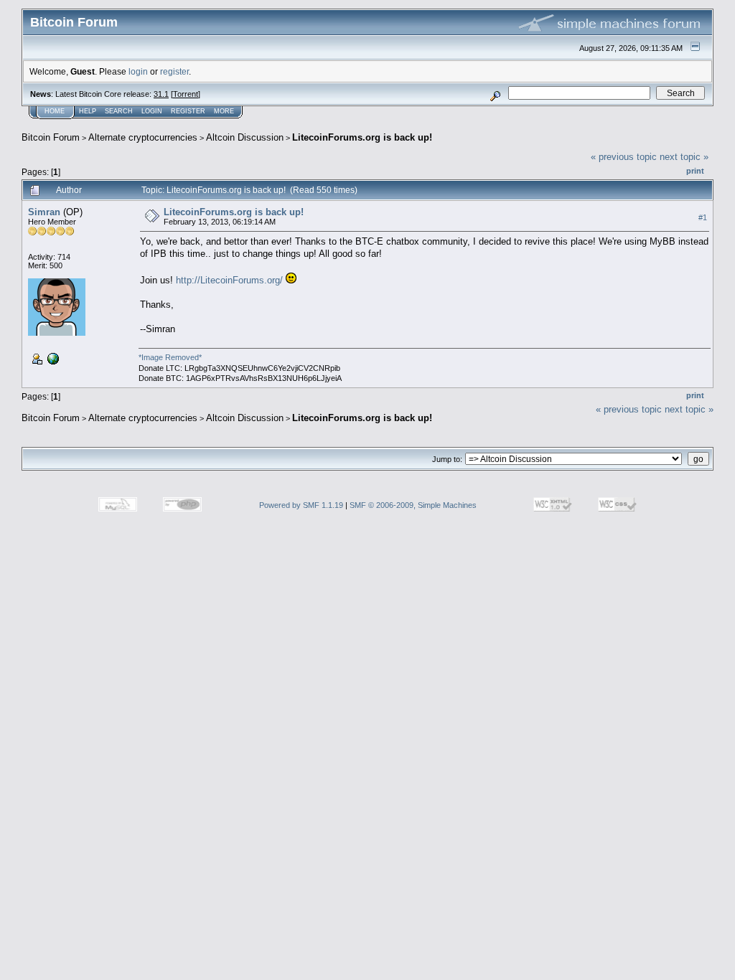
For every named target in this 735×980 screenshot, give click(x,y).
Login (151, 111)
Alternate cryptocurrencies (142, 137)
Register (188, 111)
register (174, 71)
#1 (702, 217)
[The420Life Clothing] (52, 358)
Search (119, 111)
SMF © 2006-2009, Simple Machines (413, 505)
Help (87, 111)
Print (695, 170)
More (224, 111)
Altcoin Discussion (245, 137)
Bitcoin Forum (51, 137)
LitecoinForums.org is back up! (362, 137)
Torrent (185, 94)
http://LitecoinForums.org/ (229, 280)
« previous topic (624, 156)
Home (55, 111)
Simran (44, 212)
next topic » (684, 156)
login (138, 71)
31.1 (161, 94)
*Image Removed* (170, 357)
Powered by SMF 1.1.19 (301, 505)
